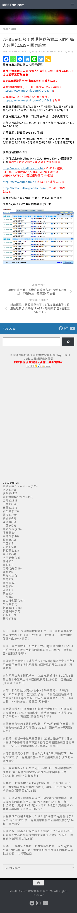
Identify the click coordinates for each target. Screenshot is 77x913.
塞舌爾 (7, 582)
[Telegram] (27, 59)
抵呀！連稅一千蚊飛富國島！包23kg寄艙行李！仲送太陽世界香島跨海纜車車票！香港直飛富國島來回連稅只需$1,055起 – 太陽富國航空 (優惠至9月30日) (38, 742)
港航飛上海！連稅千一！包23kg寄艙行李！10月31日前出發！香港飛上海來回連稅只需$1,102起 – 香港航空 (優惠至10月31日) (38, 679)
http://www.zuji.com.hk (19, 181)
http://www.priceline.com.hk (23, 168)
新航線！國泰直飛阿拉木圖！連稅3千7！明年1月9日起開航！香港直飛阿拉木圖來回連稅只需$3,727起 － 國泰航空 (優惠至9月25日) (38, 834)
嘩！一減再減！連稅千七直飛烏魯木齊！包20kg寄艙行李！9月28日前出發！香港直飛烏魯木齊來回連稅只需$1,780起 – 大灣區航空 (38, 849)
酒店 (5, 489)
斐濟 (5, 572)
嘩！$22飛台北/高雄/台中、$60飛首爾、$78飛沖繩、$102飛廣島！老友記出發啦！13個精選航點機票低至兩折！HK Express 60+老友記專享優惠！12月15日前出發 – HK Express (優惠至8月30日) (38, 695)
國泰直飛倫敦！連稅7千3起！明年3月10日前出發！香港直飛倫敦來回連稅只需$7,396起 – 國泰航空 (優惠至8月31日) (38, 727)
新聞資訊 (8, 608)
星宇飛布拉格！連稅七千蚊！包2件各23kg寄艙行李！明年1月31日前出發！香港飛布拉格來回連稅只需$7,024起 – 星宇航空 (38, 820)
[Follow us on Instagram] (66, 328)
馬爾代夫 (8, 568)
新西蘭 (7, 550)
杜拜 (5, 561)
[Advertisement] (29, 398)
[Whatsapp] (13, 59)
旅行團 (7, 604)
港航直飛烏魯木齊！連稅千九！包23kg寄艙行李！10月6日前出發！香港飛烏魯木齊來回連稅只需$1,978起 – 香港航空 (38, 757)
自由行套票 (10, 600)
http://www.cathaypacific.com (24, 188)
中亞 (5, 586)
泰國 (5, 507)
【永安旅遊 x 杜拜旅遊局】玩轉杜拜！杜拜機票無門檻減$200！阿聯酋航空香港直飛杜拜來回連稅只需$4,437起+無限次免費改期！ (37, 771)
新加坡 (7, 511)
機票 (5, 29)
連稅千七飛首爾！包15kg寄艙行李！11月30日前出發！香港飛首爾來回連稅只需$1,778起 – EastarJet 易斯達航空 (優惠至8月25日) (37, 786)
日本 (5, 504)
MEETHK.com (13, 4)
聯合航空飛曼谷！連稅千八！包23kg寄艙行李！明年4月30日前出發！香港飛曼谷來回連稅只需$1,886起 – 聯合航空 (38, 664)
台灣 (5, 500)
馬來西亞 (8, 529)
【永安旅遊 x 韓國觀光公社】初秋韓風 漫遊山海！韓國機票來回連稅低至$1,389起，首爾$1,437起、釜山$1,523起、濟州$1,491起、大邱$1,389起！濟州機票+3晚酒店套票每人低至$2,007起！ (38, 803)
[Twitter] (41, 59)
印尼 (5, 547)
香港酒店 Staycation (16, 486)
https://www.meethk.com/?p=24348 (28, 90)
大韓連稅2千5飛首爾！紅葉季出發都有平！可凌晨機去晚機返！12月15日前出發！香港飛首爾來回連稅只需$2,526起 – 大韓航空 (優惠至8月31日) (37, 712)
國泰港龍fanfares (14, 497)
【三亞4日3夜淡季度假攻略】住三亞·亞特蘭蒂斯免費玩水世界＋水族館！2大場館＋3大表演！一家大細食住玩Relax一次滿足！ (37, 634)
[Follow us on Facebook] (61, 328)
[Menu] (72, 4)
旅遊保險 (8, 611)
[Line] (34, 59)
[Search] (68, 341)
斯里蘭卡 (8, 557)
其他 (5, 618)
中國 (5, 525)
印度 (5, 543)
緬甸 (5, 579)
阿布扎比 (8, 575)
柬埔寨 (7, 536)
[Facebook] (6, 59)
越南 (5, 540)
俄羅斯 (7, 532)
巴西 (5, 597)
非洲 (5, 590)
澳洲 (5, 522)
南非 (5, 565)
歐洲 (5, 518)
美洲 (5, 554)
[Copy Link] (48, 59)
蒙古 (5, 593)
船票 (5, 615)
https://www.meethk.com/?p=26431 (28, 100)
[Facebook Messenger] (20, 59)
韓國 (13, 29)
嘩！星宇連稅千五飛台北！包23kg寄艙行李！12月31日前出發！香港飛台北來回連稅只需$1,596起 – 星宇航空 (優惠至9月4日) (38, 649)
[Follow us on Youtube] (72, 328)
